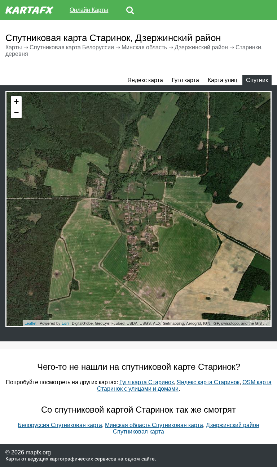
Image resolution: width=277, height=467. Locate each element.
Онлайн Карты (89, 10)
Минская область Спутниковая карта (154, 425)
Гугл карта (185, 80)
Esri (65, 323)
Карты (13, 47)
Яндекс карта (145, 80)
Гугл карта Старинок (146, 382)
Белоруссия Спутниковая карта (60, 425)
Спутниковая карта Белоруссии (72, 47)
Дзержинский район (201, 47)
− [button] (16, 112)
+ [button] (16, 101)
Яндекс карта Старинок (208, 382)
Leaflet (30, 323)
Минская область (144, 47)
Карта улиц (222, 80)
